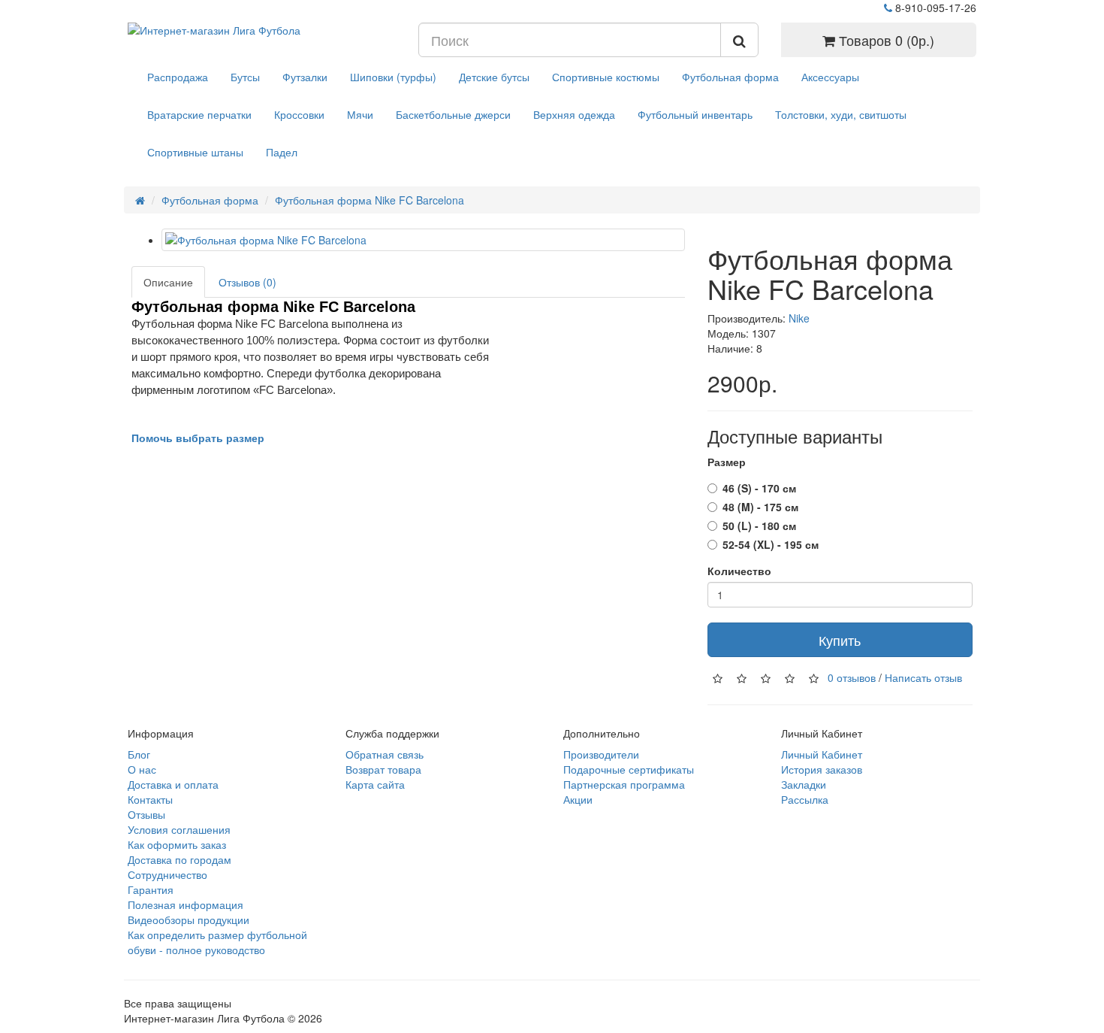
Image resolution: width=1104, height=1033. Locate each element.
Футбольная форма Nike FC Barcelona (369, 200)
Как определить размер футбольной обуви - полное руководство (217, 942)
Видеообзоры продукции (188, 919)
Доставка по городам (179, 859)
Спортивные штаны (195, 151)
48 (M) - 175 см (760, 506)
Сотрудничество (167, 874)
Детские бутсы (494, 76)
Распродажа (177, 76)
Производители (601, 754)
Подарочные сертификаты (628, 769)
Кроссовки (299, 114)
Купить (840, 640)
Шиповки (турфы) (393, 76)
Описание (168, 281)
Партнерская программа (624, 784)
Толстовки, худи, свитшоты (840, 114)
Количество (739, 570)
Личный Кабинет (821, 754)
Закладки (803, 784)
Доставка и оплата (173, 784)
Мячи (360, 114)
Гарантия (150, 889)
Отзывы (146, 814)
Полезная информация (185, 904)
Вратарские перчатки (199, 114)
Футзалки (304, 76)
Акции (578, 799)
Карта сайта (375, 784)
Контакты (150, 799)
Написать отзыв (923, 676)
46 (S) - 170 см (759, 487)
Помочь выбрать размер (197, 438)
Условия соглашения (179, 829)
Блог (139, 754)
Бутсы (245, 76)
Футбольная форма (730, 76)
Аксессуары (830, 76)
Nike (799, 318)
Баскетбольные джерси (453, 114)
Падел (281, 151)
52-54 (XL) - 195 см (770, 544)
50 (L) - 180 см (759, 525)
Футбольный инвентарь (695, 114)
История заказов (821, 769)
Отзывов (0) (247, 281)
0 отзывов (852, 676)
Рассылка (804, 799)
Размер (726, 461)
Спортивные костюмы (605, 76)
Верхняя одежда (574, 114)
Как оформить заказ (177, 844)
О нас (142, 769)
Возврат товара (383, 769)
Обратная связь (384, 754)
